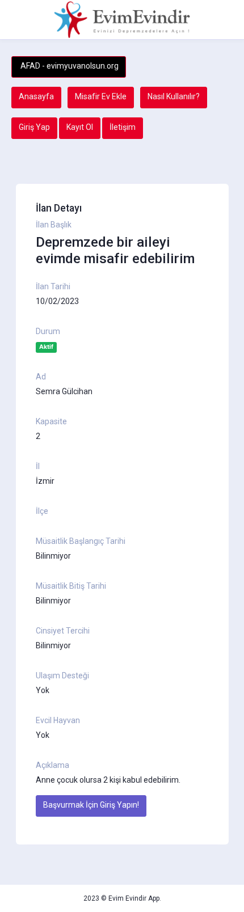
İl (38, 466)
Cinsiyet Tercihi (63, 630)
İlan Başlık (53, 224)
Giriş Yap (34, 127)
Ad (41, 376)
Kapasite (51, 421)
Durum (48, 331)
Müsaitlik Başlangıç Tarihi (80, 541)
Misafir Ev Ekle (101, 96)
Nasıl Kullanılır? (174, 96)
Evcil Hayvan (58, 720)
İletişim (123, 127)
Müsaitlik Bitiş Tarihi (71, 585)
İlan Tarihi (53, 286)
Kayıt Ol (79, 127)
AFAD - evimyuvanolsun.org (69, 65)
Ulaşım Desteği (62, 675)
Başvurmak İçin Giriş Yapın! (91, 804)
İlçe (42, 511)
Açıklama (52, 765)
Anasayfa (36, 96)
